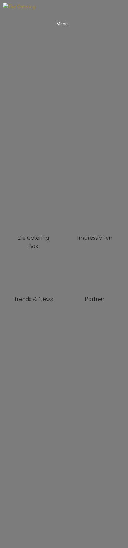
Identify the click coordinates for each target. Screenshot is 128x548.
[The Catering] (19, 7)
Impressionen (94, 237)
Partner (94, 299)
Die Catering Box (33, 242)
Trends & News (33, 299)
